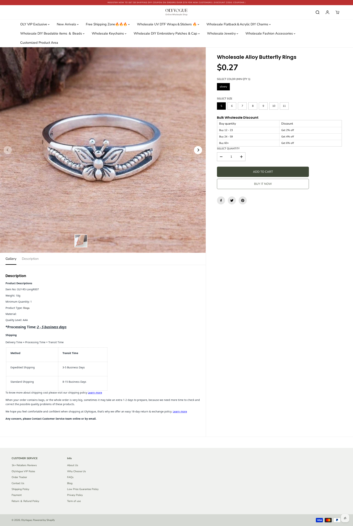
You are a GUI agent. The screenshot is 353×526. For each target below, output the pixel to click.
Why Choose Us (76, 471)
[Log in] (327, 12)
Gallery (11, 258)
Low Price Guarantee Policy (83, 489)
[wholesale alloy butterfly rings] (103, 150)
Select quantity (228, 148)
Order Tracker (19, 477)
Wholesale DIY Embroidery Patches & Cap (166, 33)
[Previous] (8, 150)
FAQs (70, 477)
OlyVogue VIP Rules (23, 471)
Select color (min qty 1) (233, 79)
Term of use (74, 501)
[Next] (198, 150)
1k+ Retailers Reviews (24, 465)
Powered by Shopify (44, 520)
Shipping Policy (20, 489)
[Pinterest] (243, 200)
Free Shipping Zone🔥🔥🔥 (107, 24)
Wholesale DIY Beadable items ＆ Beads (51, 33)
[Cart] (337, 12)
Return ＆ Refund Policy (25, 501)
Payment (17, 495)
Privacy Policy (75, 495)
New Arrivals (67, 24)
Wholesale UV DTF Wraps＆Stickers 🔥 (167, 24)
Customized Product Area (39, 42)
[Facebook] (221, 200)
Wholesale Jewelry (222, 33)
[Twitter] (232, 200)
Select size (224, 98)
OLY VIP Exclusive (34, 24)
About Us (72, 465)
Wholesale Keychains (108, 33)
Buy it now (263, 184)
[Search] (317, 12)
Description (30, 258)
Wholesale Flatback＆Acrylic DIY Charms (237, 24)
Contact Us (18, 483)
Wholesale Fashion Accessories (269, 33)
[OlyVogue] (176, 12)
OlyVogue (26, 520)
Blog (69, 483)
